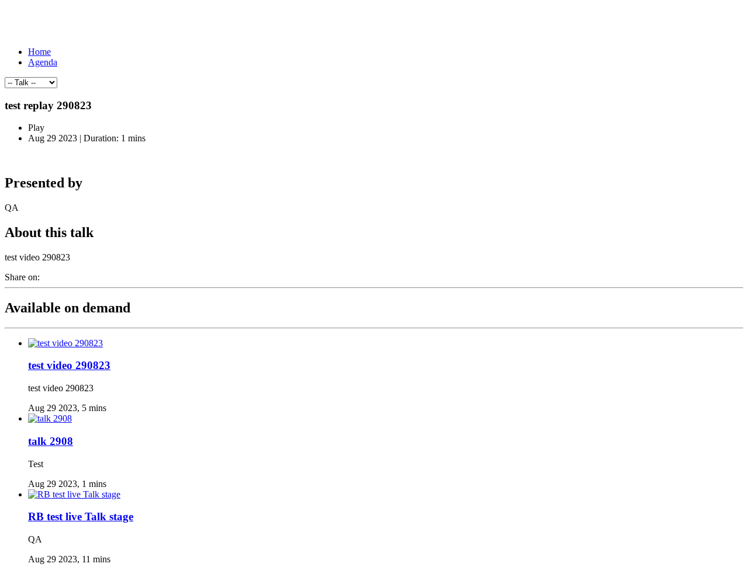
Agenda (42, 62)
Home (39, 52)
